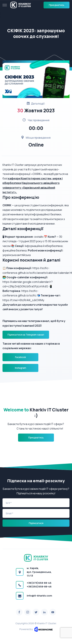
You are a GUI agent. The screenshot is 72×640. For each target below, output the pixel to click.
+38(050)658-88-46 (39, 586)
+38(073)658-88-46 (39, 583)
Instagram (20, 367)
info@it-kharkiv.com (39, 595)
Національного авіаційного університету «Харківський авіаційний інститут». (31, 187)
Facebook (20, 357)
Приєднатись (56, 5)
